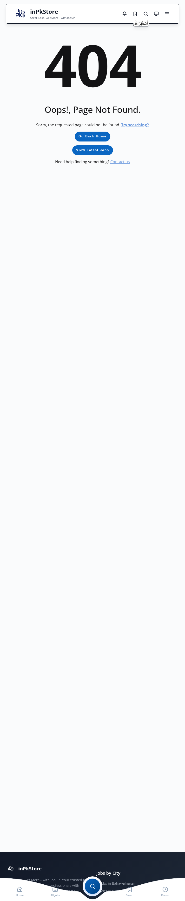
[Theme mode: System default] (156, 13)
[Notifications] (124, 13)
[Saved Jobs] (135, 13)
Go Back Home (92, 136)
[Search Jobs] (145, 13)
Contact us (120, 161)
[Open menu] (167, 13)
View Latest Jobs (92, 150)
